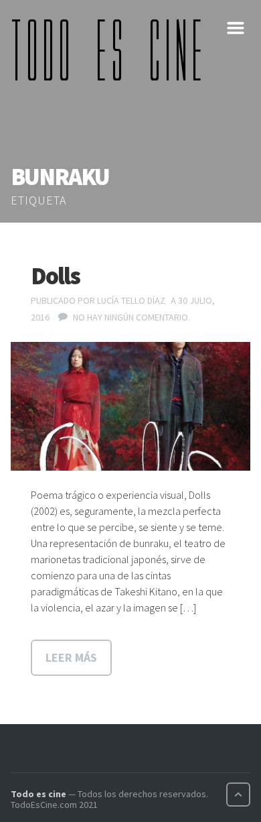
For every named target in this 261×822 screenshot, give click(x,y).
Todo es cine (38, 794)
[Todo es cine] (111, 49)
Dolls (55, 276)
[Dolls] (130, 406)
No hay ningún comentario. (131, 317)
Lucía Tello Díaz (131, 300)
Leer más (71, 657)
